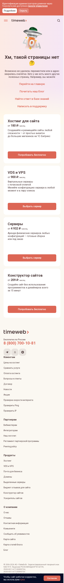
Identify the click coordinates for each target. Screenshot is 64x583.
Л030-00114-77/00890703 (14, 572)
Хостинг (7, 461)
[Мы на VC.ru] (14, 352)
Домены (8, 477)
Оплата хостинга (12, 373)
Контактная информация (16, 523)
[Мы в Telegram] (7, 352)
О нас (6, 512)
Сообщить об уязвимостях (17, 534)
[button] (58, 20)
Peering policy (10, 446)
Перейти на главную (32, 84)
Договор (8, 384)
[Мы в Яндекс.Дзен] (22, 352)
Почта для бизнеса (13, 471)
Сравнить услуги (12, 368)
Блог (6, 550)
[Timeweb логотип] (22, 20)
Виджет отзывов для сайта (17, 487)
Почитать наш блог (32, 91)
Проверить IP (10, 411)
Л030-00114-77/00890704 (14, 569)
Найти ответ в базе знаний (32, 98)
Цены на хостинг (12, 362)
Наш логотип (10, 436)
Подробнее (9, 11)
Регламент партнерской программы (21, 441)
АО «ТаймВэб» (21, 565)
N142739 (39, 567)
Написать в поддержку (32, 106)
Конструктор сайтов (13, 493)
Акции (7, 395)
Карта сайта (9, 539)
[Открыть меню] (6, 20)
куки (22, 579)
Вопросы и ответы (12, 378)
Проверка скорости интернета (18, 400)
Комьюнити (9, 528)
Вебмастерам (10, 425)
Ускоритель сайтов (13, 498)
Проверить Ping (11, 405)
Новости (8, 389)
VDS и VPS (9, 466)
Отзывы (7, 518)
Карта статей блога (13, 544)
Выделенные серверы (14, 482)
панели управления (38, 6)
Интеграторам (11, 430)
